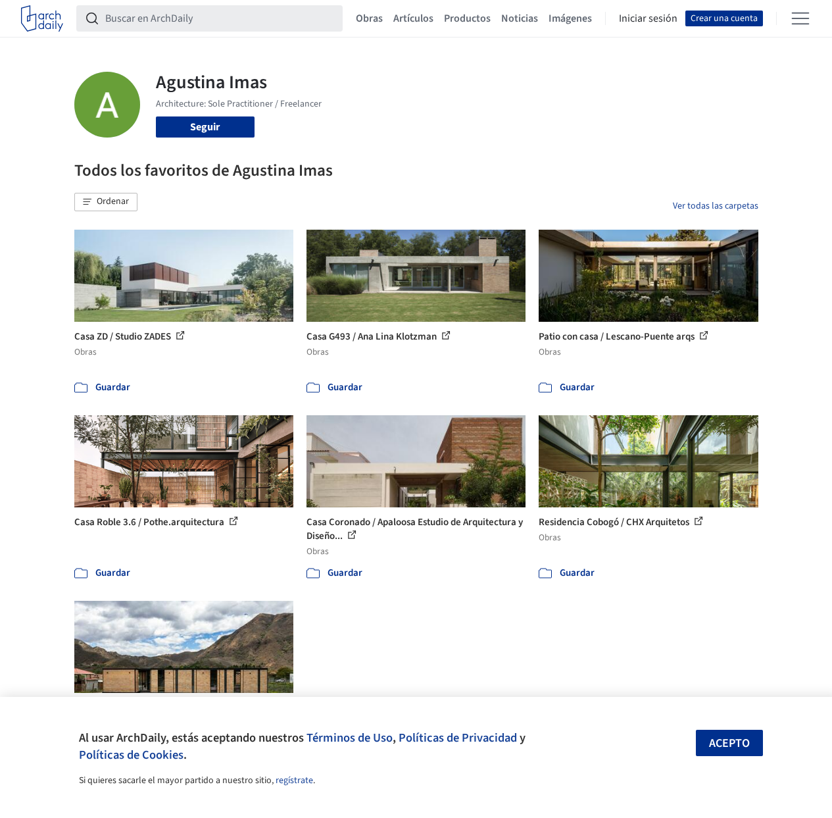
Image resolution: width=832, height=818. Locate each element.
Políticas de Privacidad (458, 737)
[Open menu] (800, 18)
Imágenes (570, 18)
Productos (467, 18)
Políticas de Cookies (131, 754)
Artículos (413, 18)
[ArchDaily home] (42, 18)
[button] (105, 202)
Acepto (729, 743)
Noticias (519, 18)
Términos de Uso (349, 737)
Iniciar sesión (648, 18)
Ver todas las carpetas (715, 206)
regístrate (294, 780)
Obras (369, 18)
